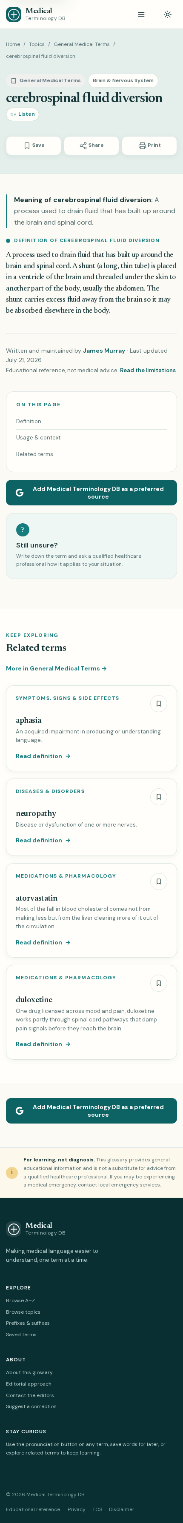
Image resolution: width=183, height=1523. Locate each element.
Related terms (34, 454)
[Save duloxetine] (158, 983)
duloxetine (34, 1000)
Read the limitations (148, 370)
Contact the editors (30, 1395)
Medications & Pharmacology (66, 876)
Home (13, 44)
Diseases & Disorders (50, 791)
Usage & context (38, 437)
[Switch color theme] (167, 14)
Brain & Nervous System (123, 80)
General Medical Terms (82, 44)
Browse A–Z (20, 1300)
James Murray (104, 350)
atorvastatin (36, 899)
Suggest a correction (31, 1406)
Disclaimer (121, 1509)
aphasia (28, 721)
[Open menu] (141, 14)
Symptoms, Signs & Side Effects (67, 698)
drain (68, 255)
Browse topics (23, 1312)
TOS (97, 1509)
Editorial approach (28, 1383)
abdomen (129, 289)
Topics (37, 44)
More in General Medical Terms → (56, 668)
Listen (26, 114)
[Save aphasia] (158, 703)
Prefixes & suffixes (28, 1323)
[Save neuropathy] (158, 796)
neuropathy (36, 814)
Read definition (43, 756)
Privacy (77, 1509)
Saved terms (21, 1334)
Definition (28, 421)
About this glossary (29, 1372)
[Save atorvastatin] (158, 881)
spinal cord (53, 266)
